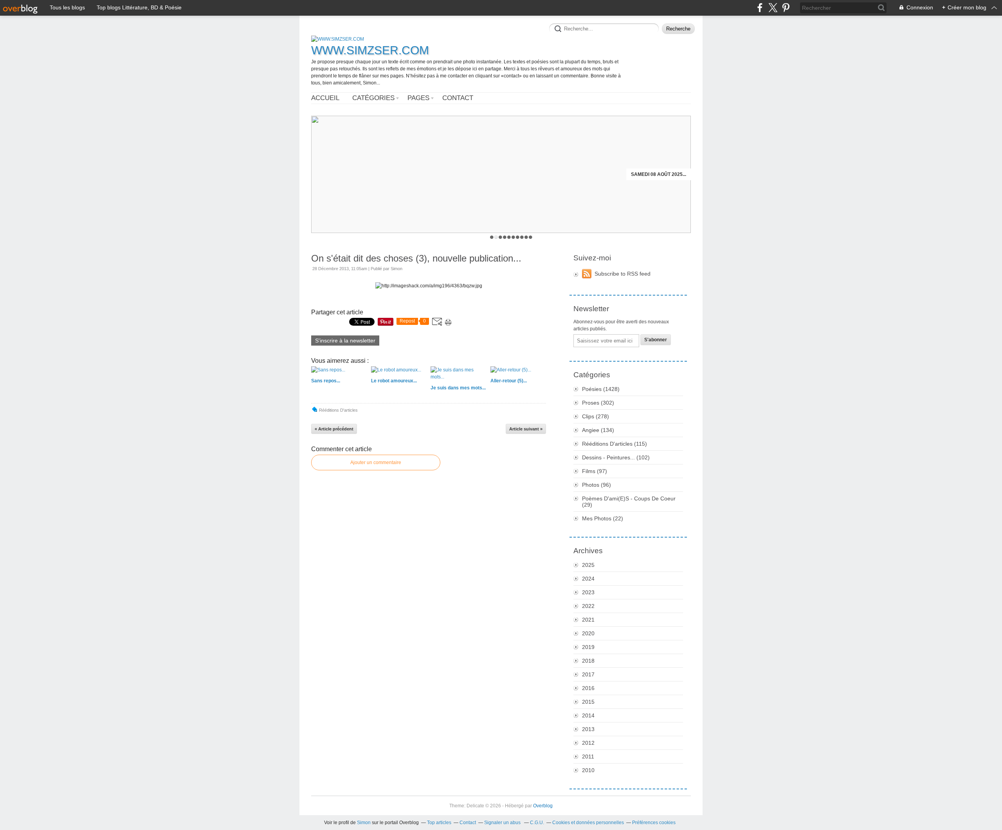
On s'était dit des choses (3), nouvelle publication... (416, 258)
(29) (629, 501)
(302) (598, 403)
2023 (588, 592)
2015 (588, 702)
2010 (588, 770)
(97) (594, 471)
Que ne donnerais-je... (656, 174)
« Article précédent (334, 429)
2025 (588, 565)
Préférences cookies (654, 822)
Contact (457, 98)
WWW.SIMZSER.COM (370, 50)
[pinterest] (786, 7)
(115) (614, 444)
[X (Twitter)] (773, 7)
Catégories (373, 98)
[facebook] (760, 7)
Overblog (543, 805)
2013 (588, 729)
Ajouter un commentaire (375, 462)
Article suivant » (525, 429)
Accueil (325, 98)
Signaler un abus (503, 822)
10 (530, 237)
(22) (602, 518)
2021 (588, 620)
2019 (588, 647)
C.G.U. (537, 822)
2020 (588, 633)
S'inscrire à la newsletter (345, 340)
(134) (598, 430)
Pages (418, 98)
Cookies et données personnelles (588, 822)
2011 (588, 756)
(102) (616, 457)
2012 (588, 743)
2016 (588, 688)
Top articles (439, 822)
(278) (595, 416)
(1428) (601, 389)
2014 (588, 715)
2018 (588, 661)
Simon (364, 822)
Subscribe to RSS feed (623, 274)
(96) (596, 485)
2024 (588, 578)
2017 (588, 674)
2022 (588, 606)
